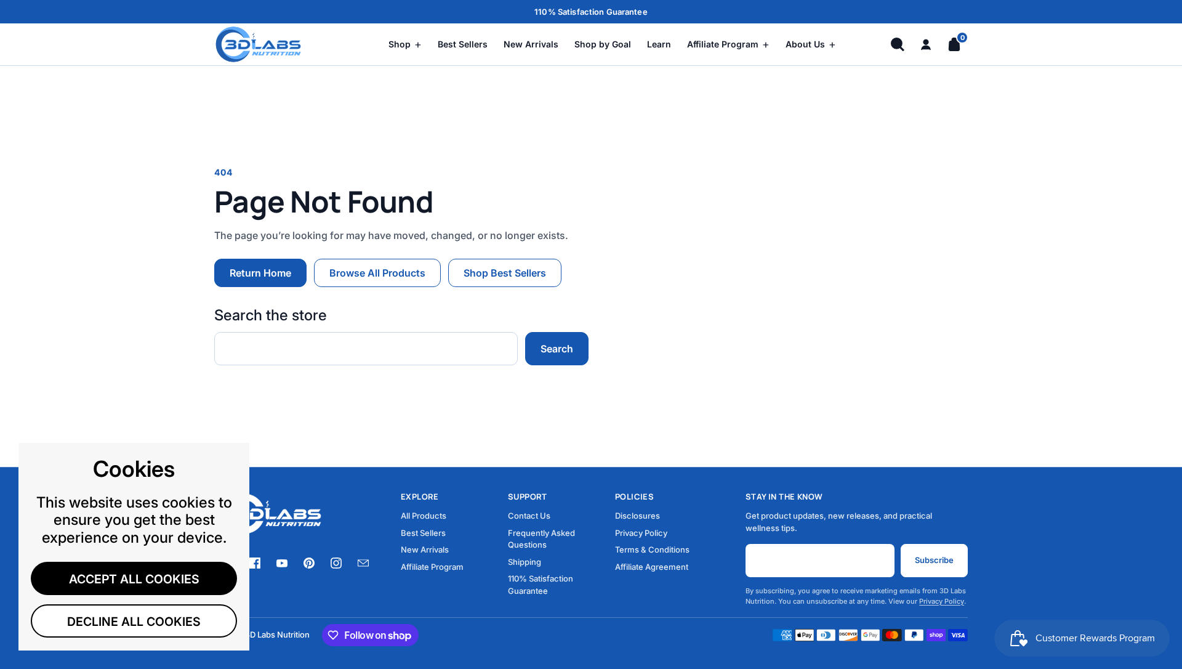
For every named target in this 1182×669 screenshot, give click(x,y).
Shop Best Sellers (505, 273)
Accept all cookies (134, 579)
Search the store (270, 315)
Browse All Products (377, 273)
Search (557, 349)
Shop (405, 44)
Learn (659, 44)
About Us (811, 44)
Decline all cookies (134, 621)
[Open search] (897, 44)
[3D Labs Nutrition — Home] (277, 44)
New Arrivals (531, 44)
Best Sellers (463, 44)
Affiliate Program (728, 44)
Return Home (260, 273)
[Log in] (925, 44)
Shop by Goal (602, 44)
